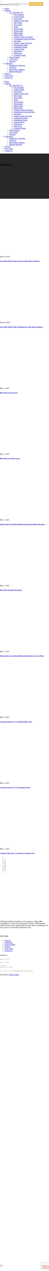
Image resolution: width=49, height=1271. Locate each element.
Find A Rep (9, 949)
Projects (7, 947)
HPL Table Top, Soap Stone (9, 393)
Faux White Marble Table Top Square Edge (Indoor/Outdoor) (20, 261)
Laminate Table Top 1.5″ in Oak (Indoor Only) (15, 787)
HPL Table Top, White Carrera (10, 458)
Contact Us (9, 951)
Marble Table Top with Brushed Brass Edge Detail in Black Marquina (22, 524)
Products (8, 941)
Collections (9, 943)
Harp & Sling (14, 975)
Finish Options (10, 945)
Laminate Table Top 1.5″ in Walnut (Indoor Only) (16, 722)
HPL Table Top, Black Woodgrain (11, 590)
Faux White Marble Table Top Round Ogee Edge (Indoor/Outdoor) (21, 327)
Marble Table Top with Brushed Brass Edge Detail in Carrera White (22, 656)
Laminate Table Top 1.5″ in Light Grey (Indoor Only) (17, 853)
